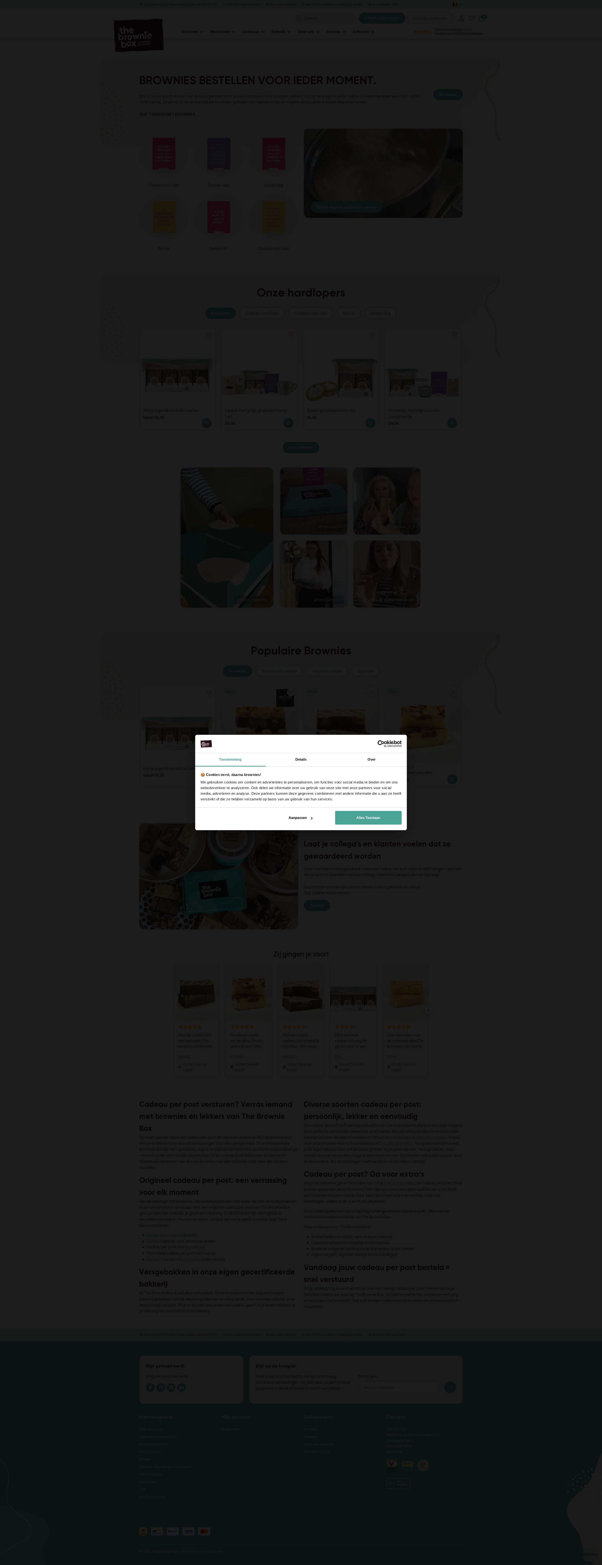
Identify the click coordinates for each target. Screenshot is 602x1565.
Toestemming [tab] (230, 759)
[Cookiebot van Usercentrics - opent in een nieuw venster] (381, 743)
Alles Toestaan (368, 818)
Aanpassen (298, 818)
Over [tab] (372, 759)
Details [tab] (301, 759)
